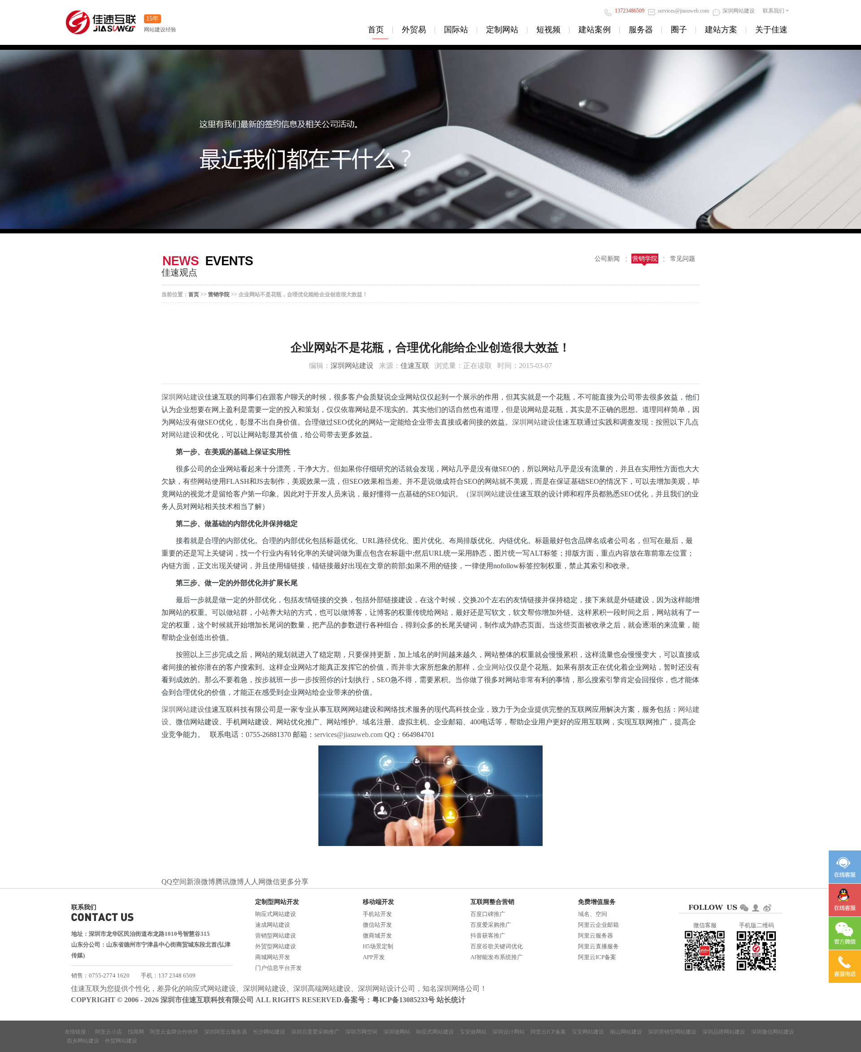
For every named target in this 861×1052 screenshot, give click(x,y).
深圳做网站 (396, 1032)
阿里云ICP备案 (597, 957)
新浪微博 (201, 881)
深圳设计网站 (508, 1032)
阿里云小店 (108, 1032)
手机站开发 (377, 914)
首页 (376, 29)
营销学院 (644, 258)
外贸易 (414, 29)
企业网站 (491, 667)
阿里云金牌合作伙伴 (174, 1032)
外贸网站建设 (121, 1041)
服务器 (641, 29)
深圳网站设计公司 (386, 988)
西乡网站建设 (83, 1041)
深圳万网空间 (361, 1032)
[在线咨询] (845, 866)
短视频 (548, 29)
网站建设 (183, 434)
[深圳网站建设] (101, 17)
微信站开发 (377, 924)
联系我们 (773, 11)
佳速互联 (414, 365)
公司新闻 (607, 258)
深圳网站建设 (352, 365)
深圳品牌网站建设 (723, 1032)
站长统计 (451, 1000)
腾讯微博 (229, 881)
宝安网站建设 (588, 1032)
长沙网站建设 (269, 1032)
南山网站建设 (626, 1032)
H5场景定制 (378, 946)
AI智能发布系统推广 (496, 957)
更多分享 (294, 881)
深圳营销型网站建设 (672, 1032)
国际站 (456, 29)
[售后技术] (845, 900)
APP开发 (374, 957)
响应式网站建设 (275, 914)
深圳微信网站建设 (772, 1032)
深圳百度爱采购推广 (315, 1032)
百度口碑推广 (487, 914)
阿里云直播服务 (598, 946)
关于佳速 (771, 29)
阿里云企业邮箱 (598, 924)
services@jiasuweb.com (349, 734)
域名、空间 (592, 914)
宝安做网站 (473, 1032)
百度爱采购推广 (490, 924)
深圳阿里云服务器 (225, 1032)
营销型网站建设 (275, 935)
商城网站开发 (272, 957)
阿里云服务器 (595, 935)
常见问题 (682, 258)
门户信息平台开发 (278, 967)
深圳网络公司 (458, 988)
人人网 (254, 881)
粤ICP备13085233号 (403, 1000)
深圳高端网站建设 (322, 988)
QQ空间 (174, 881)
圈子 (679, 29)
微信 (272, 881)
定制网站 (502, 29)
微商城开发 (377, 935)
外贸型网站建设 (275, 946)
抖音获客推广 (487, 935)
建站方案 (721, 29)
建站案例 (594, 29)
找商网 (136, 1032)
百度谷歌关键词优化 (496, 946)
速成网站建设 (272, 924)
